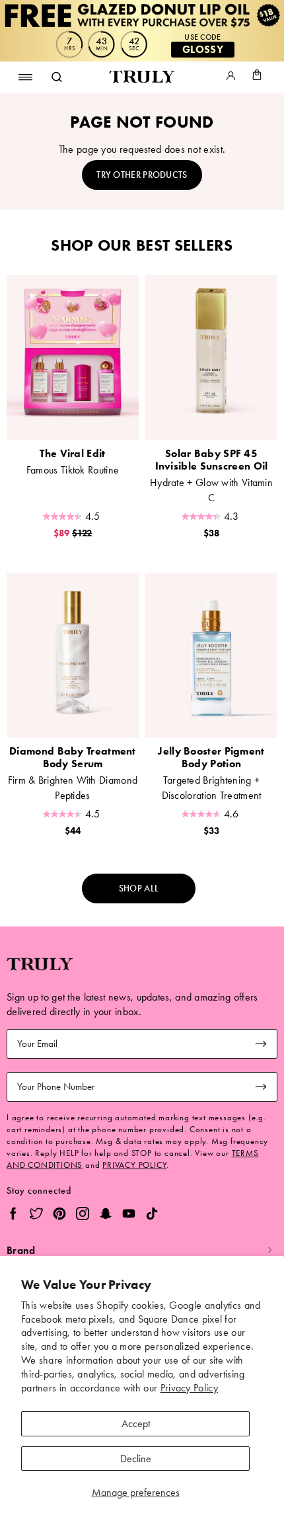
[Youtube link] (123, 1215)
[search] (56, 77)
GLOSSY (202, 49)
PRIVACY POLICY (134, 1165)
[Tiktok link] (147, 1215)
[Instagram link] (77, 1215)
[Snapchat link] (100, 1215)
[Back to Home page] (142, 77)
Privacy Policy (189, 1387)
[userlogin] (230, 77)
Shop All (139, 888)
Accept (136, 1423)
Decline (135, 1458)
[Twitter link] (31, 1215)
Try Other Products (141, 175)
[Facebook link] (13, 1215)
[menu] (25, 77)
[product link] (73, 357)
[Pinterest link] (54, 1215)
